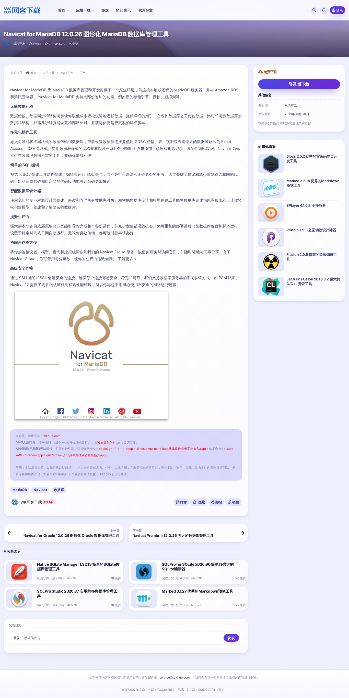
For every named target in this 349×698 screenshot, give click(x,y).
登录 (339, 10)
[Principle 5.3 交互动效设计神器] (271, 237)
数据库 (59, 490)
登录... (18, 638)
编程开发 (19, 44)
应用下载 (48, 73)
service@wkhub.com (174, 677)
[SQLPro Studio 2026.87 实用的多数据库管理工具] (19, 598)
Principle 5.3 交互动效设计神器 (311, 230)
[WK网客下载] (7, 43)
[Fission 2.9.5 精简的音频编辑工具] (271, 261)
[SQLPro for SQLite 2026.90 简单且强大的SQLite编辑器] (144, 571)
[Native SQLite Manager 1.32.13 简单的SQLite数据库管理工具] (19, 571)
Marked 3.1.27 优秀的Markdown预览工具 (197, 591)
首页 (33, 73)
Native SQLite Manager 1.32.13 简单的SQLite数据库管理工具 (78, 566)
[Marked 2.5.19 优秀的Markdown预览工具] (271, 188)
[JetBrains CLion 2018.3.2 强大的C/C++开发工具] (271, 286)
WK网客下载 (37, 502)
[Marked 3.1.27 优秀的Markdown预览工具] (144, 598)
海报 (218, 502)
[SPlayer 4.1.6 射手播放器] (271, 212)
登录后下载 (299, 84)
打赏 (183, 502)
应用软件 (43, 578)
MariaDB (20, 490)
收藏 (201, 502)
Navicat (40, 490)
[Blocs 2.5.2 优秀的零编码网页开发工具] (271, 163)
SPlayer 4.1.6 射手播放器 (305, 205)
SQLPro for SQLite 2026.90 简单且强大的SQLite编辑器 (198, 566)
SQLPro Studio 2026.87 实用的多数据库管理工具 (77, 593)
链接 (235, 502)
